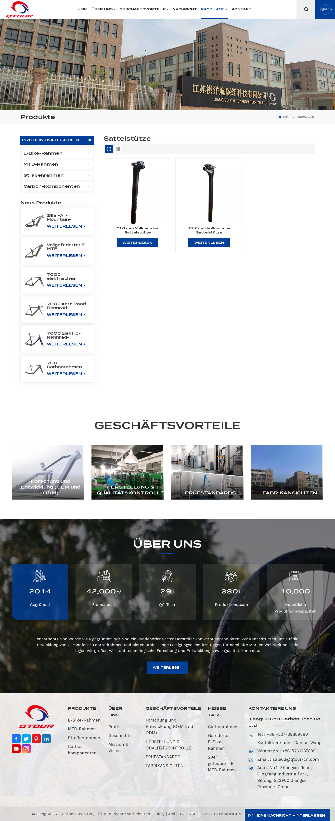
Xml (171, 813)
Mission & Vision (118, 747)
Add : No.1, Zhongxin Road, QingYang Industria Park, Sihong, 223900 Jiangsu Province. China (284, 777)
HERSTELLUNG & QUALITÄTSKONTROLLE (130, 489)
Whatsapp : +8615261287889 (286, 750)
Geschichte (120, 735)
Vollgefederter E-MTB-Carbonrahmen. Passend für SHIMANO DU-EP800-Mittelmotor (67, 247)
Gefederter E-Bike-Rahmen (219, 742)
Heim (82, 9)
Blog (160, 813)
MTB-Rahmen (41, 164)
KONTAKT (242, 9)
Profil (113, 726)
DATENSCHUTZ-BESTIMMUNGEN (209, 813)
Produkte (213, 9)
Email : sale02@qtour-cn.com (288, 759)
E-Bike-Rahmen (43, 153)
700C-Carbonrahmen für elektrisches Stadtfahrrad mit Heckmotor (67, 365)
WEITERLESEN (65, 226)
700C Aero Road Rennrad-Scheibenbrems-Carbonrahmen (66, 306)
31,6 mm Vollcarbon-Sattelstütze (137, 230)
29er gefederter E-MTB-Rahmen (222, 763)
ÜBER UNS (102, 9)
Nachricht (185, 9)
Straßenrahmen (44, 175)
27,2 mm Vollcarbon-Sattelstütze (209, 230)
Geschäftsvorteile (142, 9)
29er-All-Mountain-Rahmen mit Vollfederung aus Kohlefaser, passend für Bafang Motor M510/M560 (66, 217)
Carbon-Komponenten (52, 186)
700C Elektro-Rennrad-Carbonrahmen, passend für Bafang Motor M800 (65, 335)
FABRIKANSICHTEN (289, 492)
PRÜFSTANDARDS (210, 492)
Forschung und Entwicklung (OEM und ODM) (50, 486)
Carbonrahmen (223, 726)
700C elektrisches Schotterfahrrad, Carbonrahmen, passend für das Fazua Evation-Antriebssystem (67, 277)
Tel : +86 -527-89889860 (282, 734)
